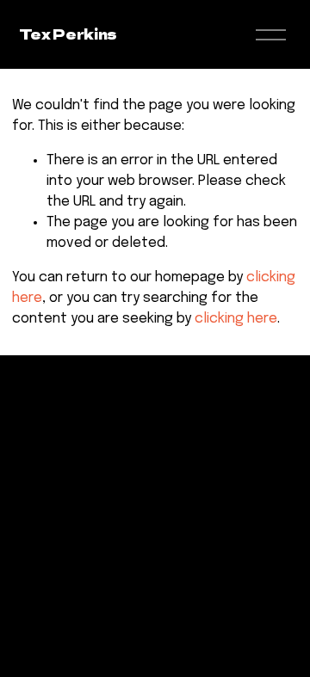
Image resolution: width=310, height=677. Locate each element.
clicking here (236, 318)
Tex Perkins (68, 33)
